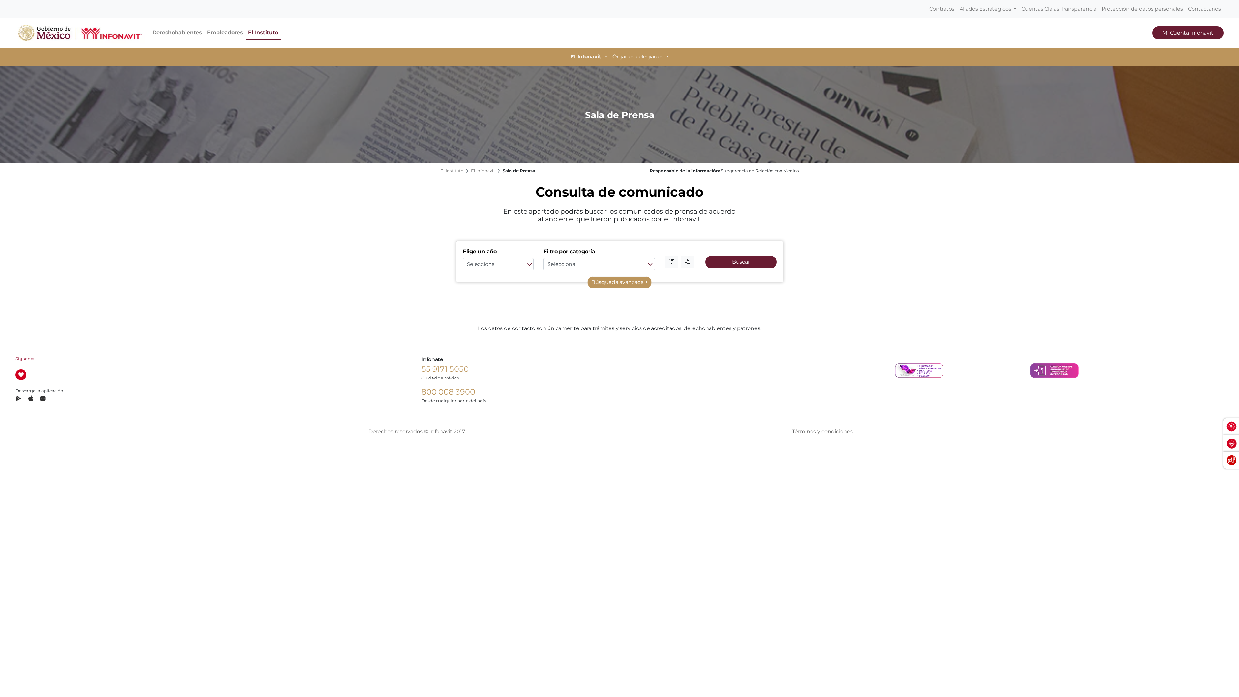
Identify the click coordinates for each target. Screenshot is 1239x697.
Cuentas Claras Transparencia (1059, 9)
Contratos (941, 9)
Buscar (741, 262)
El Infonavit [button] (586, 57)
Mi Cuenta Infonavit (1188, 33)
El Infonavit (483, 170)
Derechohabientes (177, 32)
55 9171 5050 (445, 369)
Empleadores (225, 32)
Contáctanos (1204, 9)
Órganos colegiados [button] (638, 57)
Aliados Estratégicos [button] (986, 9)
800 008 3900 (448, 392)
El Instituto (263, 32)
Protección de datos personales (1142, 9)
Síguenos (25, 358)
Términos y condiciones (822, 432)
